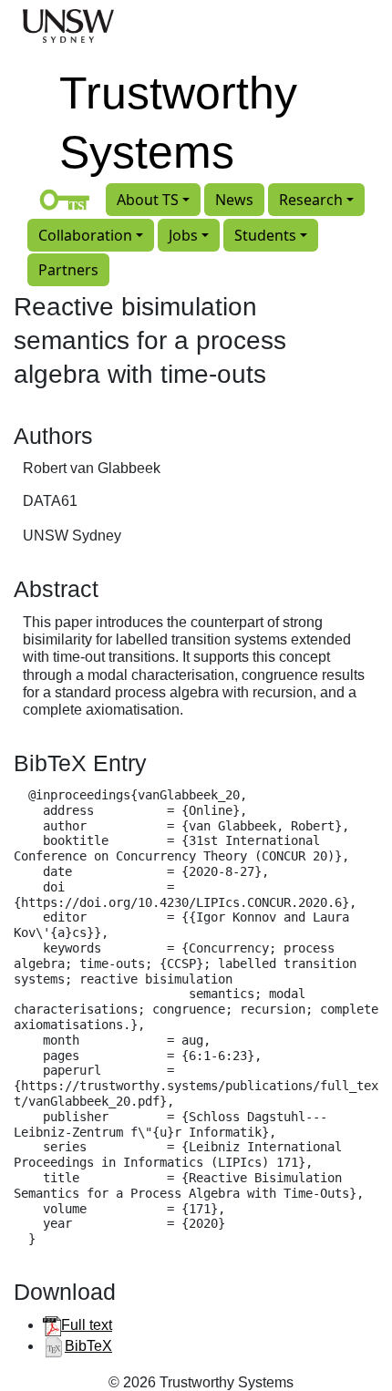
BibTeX (88, 1346)
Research (311, 200)
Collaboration (85, 235)
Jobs (183, 235)
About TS (148, 200)
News (234, 200)
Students (265, 235)
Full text (86, 1325)
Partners (68, 270)
